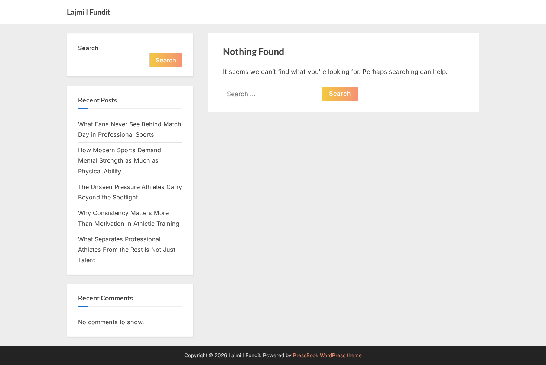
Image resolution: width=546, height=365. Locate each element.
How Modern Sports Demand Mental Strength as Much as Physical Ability (119, 160)
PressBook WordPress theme (327, 355)
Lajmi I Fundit (88, 11)
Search (88, 48)
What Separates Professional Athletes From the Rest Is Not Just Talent (126, 249)
